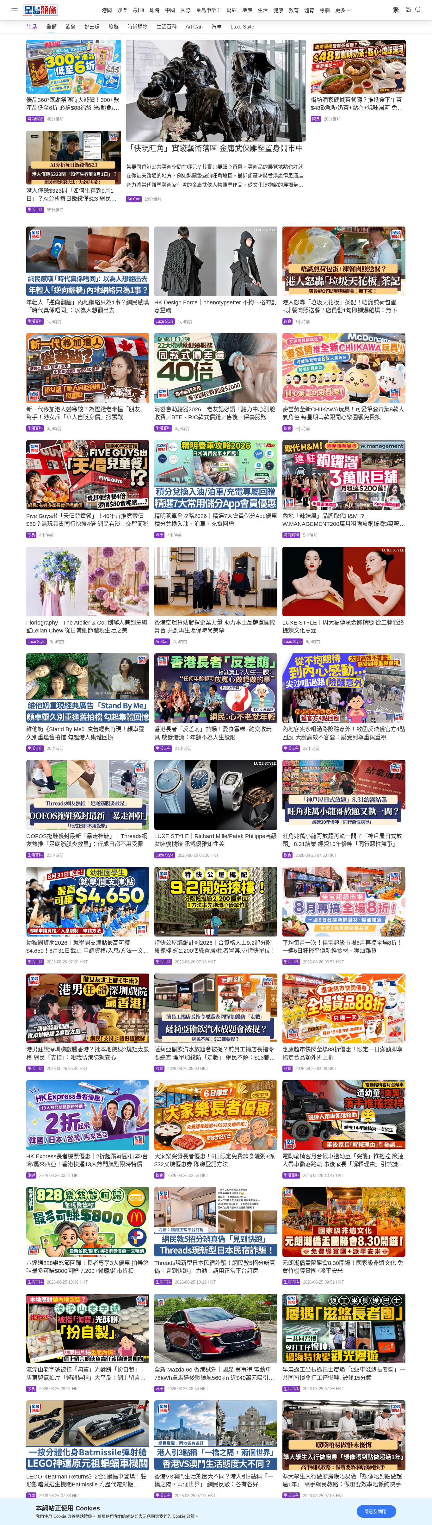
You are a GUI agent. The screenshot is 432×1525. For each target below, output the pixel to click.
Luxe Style (242, 26)
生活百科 (167, 26)
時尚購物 (137, 26)
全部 (51, 26)
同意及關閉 (375, 1511)
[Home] (40, 10)
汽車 (217, 26)
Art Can (194, 26)
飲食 (70, 26)
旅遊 (113, 26)
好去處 (92, 26)
